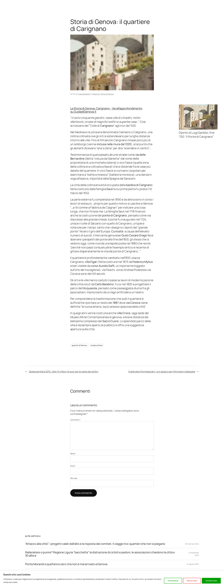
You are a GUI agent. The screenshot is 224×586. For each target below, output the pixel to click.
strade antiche (96, 345)
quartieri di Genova (79, 345)
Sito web (73, 478)
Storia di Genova (107, 94)
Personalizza (173, 580)
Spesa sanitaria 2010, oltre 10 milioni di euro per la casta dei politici (63, 371)
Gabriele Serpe (84, 94)
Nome (73, 453)
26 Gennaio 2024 (192, 544)
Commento (75, 420)
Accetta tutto (211, 580)
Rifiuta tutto (192, 580)
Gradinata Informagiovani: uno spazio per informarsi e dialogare (161, 371)
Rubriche (96, 94)
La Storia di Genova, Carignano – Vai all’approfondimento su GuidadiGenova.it (106, 110)
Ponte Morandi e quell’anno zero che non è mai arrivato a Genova (66, 564)
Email (73, 466)
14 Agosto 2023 (193, 564)
